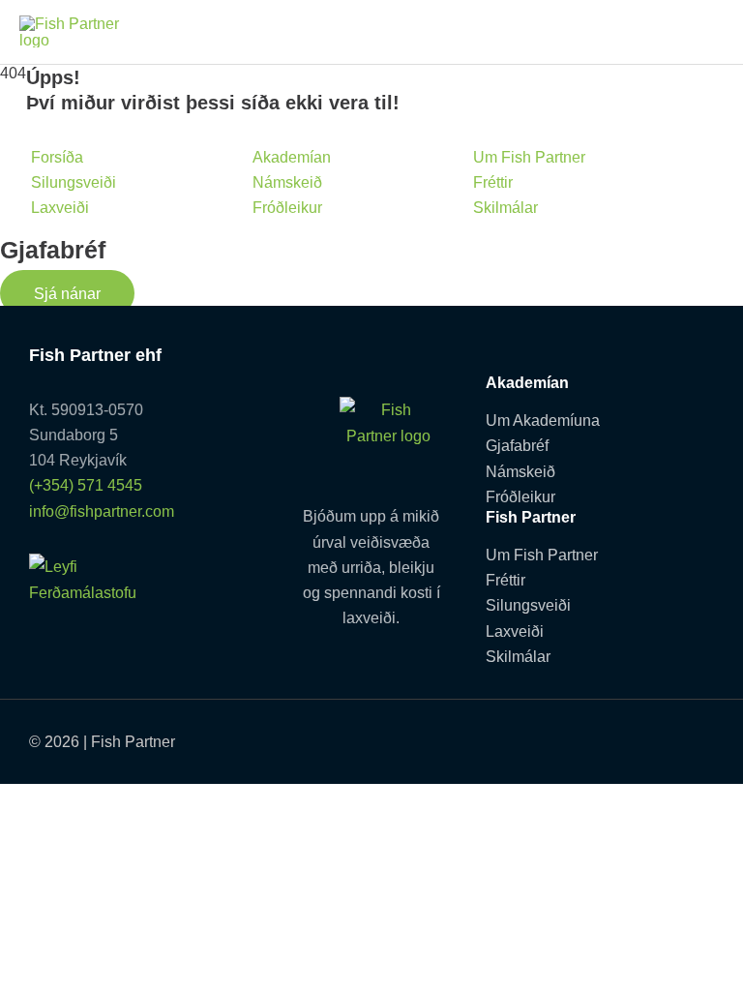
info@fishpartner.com (101, 511)
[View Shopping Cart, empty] (702, 31)
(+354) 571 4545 (85, 485)
